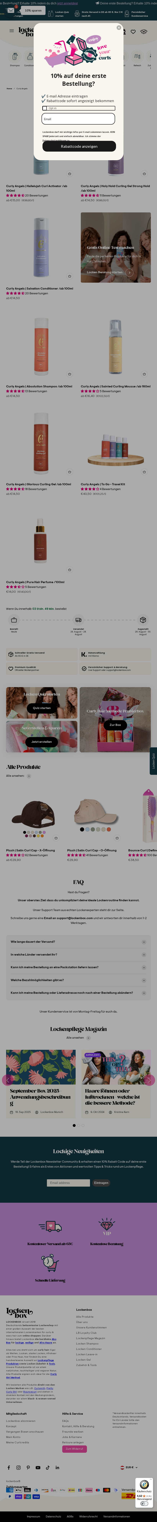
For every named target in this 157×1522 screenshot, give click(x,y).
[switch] (144, 1503)
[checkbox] (79, 108)
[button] (119, 27)
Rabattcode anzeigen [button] (79, 146)
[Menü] (151, 1480)
